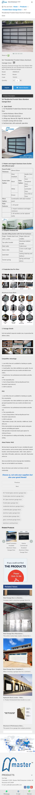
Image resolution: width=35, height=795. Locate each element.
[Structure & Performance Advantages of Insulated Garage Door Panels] (17, 719)
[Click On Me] (15, 570)
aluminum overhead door (10, 523)
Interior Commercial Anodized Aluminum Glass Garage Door (11, 548)
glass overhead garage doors (11, 519)
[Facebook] (25, 787)
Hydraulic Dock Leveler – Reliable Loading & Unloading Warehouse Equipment (13, 693)
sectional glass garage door (11, 516)
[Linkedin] (28, 787)
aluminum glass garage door (11, 513)
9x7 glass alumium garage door (12, 499)
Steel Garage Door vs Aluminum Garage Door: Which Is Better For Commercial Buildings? (13, 594)
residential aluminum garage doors (13, 506)
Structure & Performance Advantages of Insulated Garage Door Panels (13, 722)
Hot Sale (4, 778)
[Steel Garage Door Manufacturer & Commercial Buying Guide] (17, 627)
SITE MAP (11, 782)
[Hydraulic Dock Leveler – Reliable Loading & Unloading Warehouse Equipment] (17, 691)
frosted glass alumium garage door (13, 496)
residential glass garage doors (12, 509)
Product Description (9, 96)
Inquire (7, 87)
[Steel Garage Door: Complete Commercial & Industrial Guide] (17, 663)
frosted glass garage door (10, 503)
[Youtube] (31, 787)
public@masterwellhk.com (14, 785)
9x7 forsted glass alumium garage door (14, 493)
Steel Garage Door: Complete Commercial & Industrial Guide (13, 665)
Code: (3, 77)
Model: (4, 72)
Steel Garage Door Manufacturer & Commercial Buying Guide (13, 630)
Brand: (4, 74)
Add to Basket (23, 87)
